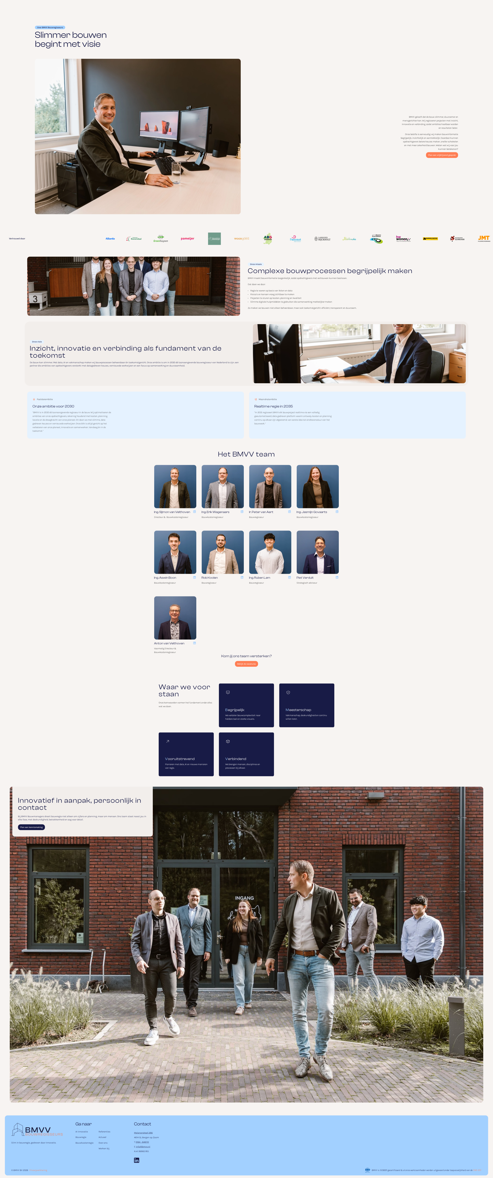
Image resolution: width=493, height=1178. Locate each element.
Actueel (102, 1137)
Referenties (104, 1131)
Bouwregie (80, 1137)
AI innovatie (81, 1131)
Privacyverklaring (38, 1170)
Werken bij (104, 1148)
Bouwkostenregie (84, 1142)
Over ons (103, 1142)
